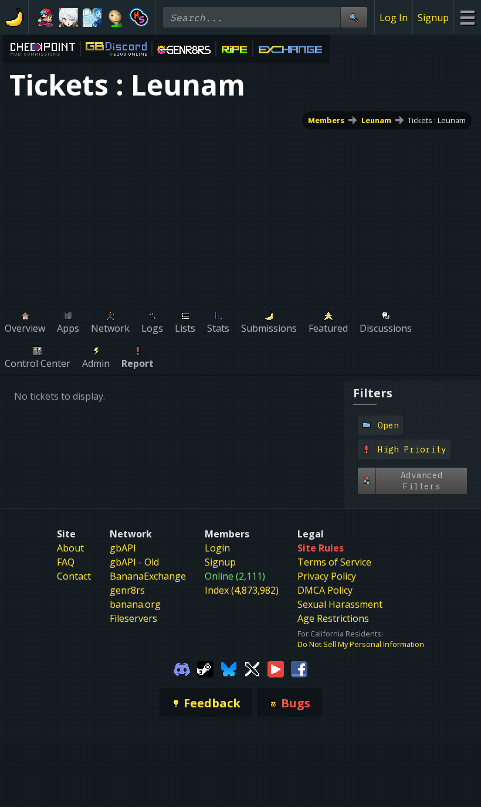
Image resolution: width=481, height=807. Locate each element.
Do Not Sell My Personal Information (360, 644)
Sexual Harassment (339, 604)
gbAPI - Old (134, 562)
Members (326, 120)
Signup (433, 17)
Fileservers (133, 618)
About (70, 548)
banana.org (135, 604)
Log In (394, 17)
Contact (74, 576)
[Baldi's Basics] (115, 17)
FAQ (65, 562)
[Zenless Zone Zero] (68, 17)
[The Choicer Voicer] (92, 17)
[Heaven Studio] (139, 17)
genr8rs (127, 590)
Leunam (376, 120)
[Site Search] (353, 17)
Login (217, 548)
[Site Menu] (467, 17)
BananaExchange (148, 576)
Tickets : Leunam (437, 120)
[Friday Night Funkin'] (45, 17)
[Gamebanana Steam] (205, 668)
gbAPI (123, 548)
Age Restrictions (333, 618)
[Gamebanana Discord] (181, 668)
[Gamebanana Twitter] (252, 668)
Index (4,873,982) (242, 590)
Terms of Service (334, 562)
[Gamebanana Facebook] (299, 668)
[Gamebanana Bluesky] (228, 668)
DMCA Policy (325, 590)
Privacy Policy (326, 576)
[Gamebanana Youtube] (275, 668)
